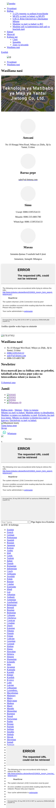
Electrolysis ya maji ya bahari (23, 420)
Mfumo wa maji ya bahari (13, 412)
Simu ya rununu (31, 410)
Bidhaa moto (7, 410)
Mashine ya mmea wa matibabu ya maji (19, 415)
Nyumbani (12, 8)
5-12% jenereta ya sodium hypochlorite (30, 13)
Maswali (11, 34)
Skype (4, 428)
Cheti (15, 39)
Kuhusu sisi (12, 37)
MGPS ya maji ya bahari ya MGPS (29, 16)
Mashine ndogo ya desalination (40, 412)
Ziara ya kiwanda (20, 44)
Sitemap (18, 410)
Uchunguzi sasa (8, 382)
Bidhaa (10, 11)
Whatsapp (11, 433)
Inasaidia (17, 42)
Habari (10, 32)
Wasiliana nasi (13, 47)
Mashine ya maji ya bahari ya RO (28, 24)
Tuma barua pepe (9, 425)
